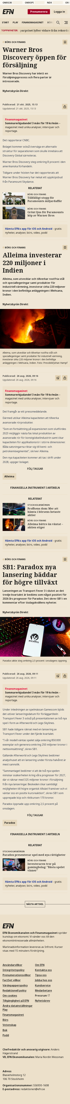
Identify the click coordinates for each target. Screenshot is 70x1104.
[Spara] (65, 42)
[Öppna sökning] (58, 22)
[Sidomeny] (66, 22)
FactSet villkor (12, 980)
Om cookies (10, 995)
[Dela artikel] (65, 106)
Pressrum (41, 995)
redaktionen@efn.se (33, 1089)
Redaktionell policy (15, 990)
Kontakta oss (43, 970)
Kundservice (43, 985)
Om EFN (39, 965)
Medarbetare (43, 990)
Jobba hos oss (43, 980)
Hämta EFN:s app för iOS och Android (28, 228)
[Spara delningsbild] (58, 378)
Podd (6, 1035)
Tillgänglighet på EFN (16, 1000)
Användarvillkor (12, 965)
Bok (5, 1030)
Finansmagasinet (13, 1015)
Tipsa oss (41, 975)
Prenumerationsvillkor (17, 975)
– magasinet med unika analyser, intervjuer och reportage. (32, 125)
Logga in (59, 11)
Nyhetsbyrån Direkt (15, 91)
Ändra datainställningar (18, 1006)
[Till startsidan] (8, 12)
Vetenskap (9, 1025)
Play (5, 1009)
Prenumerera (39, 11)
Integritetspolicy (14, 970)
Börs (5, 1020)
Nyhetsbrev (42, 1000)
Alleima (9, 476)
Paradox (9, 823)
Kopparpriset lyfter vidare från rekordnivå (39, 30)
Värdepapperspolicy (15, 985)
